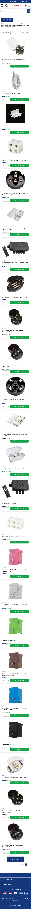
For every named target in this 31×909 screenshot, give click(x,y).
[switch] (23, 1)
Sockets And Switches (12, 15)
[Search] (28, 11)
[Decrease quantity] (3, 66)
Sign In (26, 6)
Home (2, 15)
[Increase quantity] (8, 66)
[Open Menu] (2, 5)
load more (15, 859)
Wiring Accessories (26, 15)
